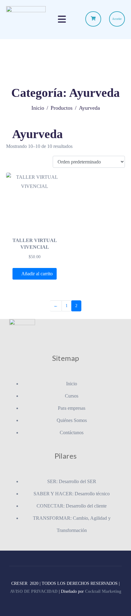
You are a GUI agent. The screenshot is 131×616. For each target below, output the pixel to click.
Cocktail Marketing (103, 591)
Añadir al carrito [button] (37, 273)
